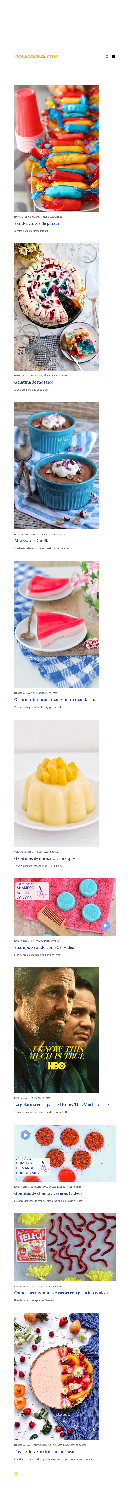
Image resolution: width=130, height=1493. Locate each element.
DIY (32, 941)
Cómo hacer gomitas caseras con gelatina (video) (61, 1292)
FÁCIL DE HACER (48, 217)
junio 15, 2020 (20, 1098)
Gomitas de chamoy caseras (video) (48, 1193)
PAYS (65, 1445)
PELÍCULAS (35, 1098)
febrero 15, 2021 (22, 693)
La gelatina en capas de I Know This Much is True (61, 1104)
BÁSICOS (35, 534)
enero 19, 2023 (21, 534)
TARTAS (82, 1445)
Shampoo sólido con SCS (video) (44, 947)
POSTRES (63, 375)
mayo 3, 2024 (20, 375)
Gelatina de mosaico (33, 382)
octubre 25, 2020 (22, 852)
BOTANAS (34, 217)
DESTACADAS (36, 375)
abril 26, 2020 (21, 1286)
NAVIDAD (55, 941)
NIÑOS (59, 217)
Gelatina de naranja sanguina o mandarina (55, 699)
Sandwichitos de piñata (36, 223)
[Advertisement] (65, 25)
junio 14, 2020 (20, 1187)
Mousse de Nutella (31, 540)
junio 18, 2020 (20, 941)
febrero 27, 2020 (22, 1445)
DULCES (52, 1187)
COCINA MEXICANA (39, 1187)
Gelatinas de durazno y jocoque (44, 858)
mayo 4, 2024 (20, 217)
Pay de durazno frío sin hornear (44, 1451)
